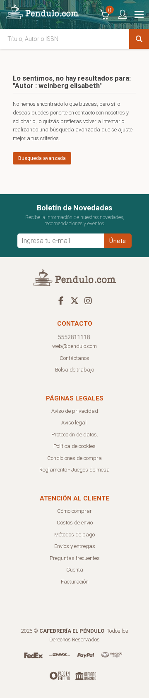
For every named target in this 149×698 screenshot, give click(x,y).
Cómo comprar (74, 511)
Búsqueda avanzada (42, 158)
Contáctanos (74, 358)
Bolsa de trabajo (74, 370)
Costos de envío (75, 522)
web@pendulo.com (74, 346)
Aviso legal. (74, 422)
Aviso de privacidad (74, 411)
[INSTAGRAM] (88, 300)
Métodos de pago (74, 534)
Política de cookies (74, 446)
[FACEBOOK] (61, 300)
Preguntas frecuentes (75, 558)
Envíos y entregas (74, 546)
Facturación (75, 582)
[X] (74, 300)
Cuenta (74, 570)
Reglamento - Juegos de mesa (74, 470)
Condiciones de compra (74, 458)
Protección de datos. (74, 434)
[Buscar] (139, 39)
